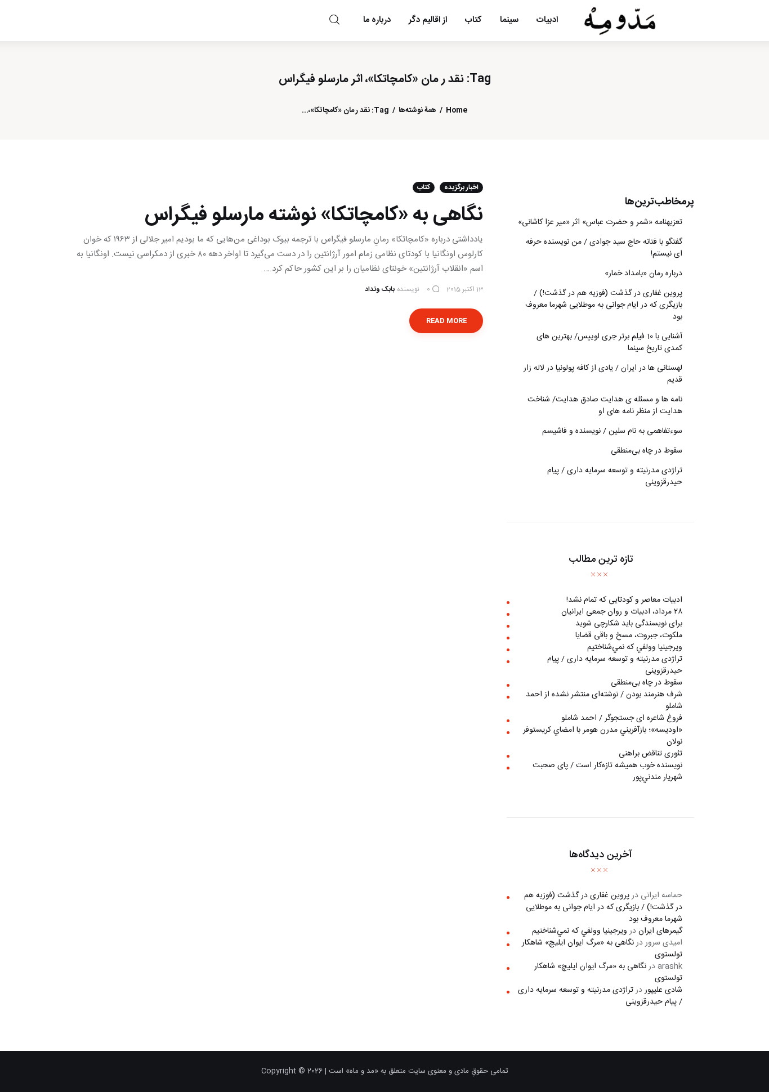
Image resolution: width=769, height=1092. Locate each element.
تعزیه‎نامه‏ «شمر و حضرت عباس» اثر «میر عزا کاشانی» (600, 222)
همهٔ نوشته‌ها (417, 110)
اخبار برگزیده (461, 187)
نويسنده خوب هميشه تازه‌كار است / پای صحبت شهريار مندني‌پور (607, 771)
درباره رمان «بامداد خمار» (643, 273)
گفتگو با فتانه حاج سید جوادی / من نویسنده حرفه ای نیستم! (604, 248)
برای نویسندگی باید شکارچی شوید (628, 623)
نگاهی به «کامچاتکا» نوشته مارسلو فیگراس (314, 215)
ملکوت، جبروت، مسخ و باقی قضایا (628, 635)
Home (456, 110)
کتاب (423, 187)
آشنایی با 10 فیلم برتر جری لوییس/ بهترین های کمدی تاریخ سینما (609, 342)
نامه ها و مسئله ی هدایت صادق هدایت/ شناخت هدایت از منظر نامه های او (604, 405)
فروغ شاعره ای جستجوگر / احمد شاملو (621, 718)
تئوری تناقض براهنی (650, 753)
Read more (446, 320)
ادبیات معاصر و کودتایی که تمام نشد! (624, 600)
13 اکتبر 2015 (464, 289)
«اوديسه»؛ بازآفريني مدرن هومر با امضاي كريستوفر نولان (602, 736)
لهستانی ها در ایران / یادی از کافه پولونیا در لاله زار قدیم (603, 374)
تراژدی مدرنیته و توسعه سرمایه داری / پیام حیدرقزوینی (614, 476)
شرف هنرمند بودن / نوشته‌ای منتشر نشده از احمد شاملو (604, 700)
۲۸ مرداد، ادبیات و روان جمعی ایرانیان (621, 612)
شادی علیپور (663, 990)
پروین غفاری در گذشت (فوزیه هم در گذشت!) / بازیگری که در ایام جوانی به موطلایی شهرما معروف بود (603, 305)
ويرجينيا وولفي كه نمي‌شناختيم (634, 647)
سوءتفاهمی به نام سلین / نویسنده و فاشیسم (612, 431)
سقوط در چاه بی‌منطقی (646, 451)
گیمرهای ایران (660, 931)
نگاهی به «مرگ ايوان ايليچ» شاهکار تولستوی (602, 948)
